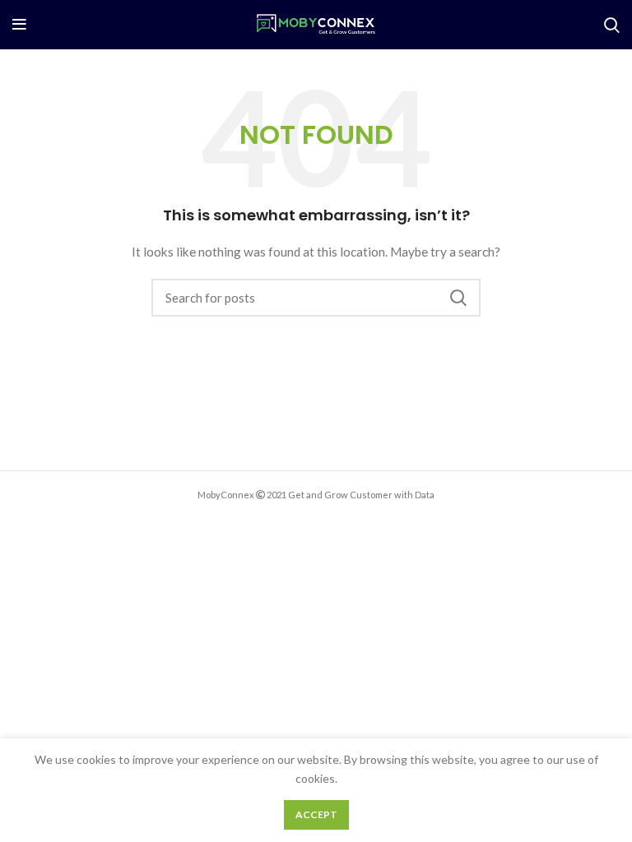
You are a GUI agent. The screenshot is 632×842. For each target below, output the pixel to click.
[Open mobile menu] (19, 24)
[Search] (612, 24)
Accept (316, 814)
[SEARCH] (458, 298)
